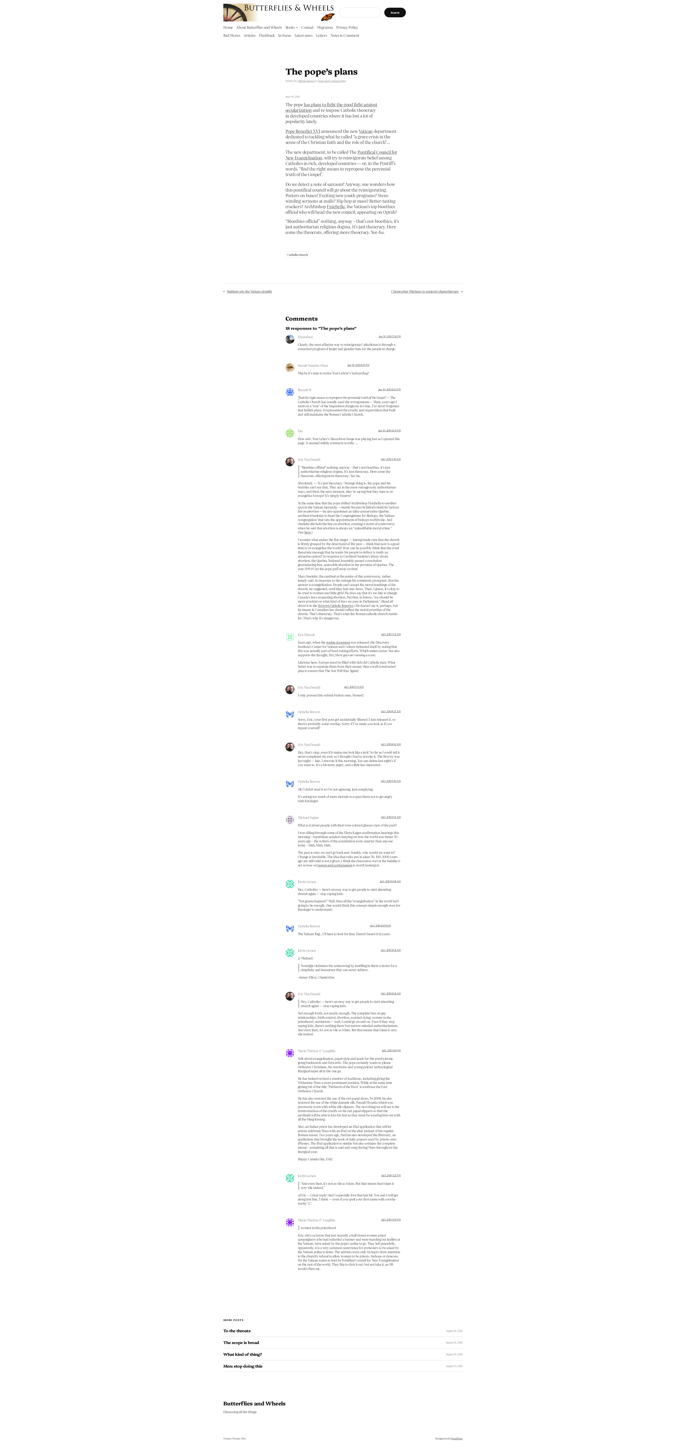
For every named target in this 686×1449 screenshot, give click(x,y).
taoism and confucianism (334, 865)
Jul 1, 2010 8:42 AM (391, 744)
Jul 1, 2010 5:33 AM (353, 687)
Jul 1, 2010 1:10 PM (391, 1050)
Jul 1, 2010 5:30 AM (391, 459)
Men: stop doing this (242, 1366)
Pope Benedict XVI (302, 131)
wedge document (338, 642)
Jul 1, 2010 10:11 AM (391, 950)
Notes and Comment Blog (332, 81)
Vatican (366, 131)
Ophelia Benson (306, 81)
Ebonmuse (305, 336)
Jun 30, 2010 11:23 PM (389, 389)
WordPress (457, 1438)
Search (395, 12)
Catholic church (297, 254)
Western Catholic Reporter (335, 605)
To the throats (236, 1330)
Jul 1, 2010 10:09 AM (380, 925)
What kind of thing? (242, 1354)
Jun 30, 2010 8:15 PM (358, 365)
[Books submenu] (297, 27)
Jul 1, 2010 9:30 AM (391, 781)
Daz (300, 430)
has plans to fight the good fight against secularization (331, 107)
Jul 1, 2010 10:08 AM (390, 881)
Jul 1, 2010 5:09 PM (391, 1219)
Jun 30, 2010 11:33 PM (389, 430)
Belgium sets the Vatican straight (249, 291)
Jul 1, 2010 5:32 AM (391, 634)
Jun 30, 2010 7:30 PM (390, 336)
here (307, 532)
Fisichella (336, 206)
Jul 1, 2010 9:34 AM (391, 817)
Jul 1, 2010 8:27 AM (391, 711)
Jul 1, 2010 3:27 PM (391, 1175)
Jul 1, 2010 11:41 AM (391, 993)
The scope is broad (241, 1342)
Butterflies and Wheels (254, 1403)
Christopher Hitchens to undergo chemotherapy (425, 291)
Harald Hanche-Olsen (313, 365)
